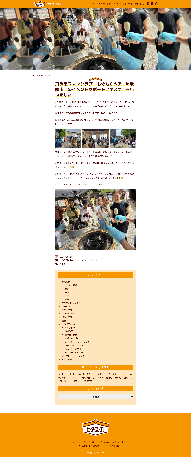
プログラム (117, 4)
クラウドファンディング (73, 356)
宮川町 (118, 377)
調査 (88, 374)
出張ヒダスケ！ (69, 317)
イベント (71, 374)
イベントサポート (88, 260)
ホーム (95, 4)
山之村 (81, 374)
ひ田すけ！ (67, 306)
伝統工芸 (88, 381)
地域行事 (69, 331)
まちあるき (98, 374)
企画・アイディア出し (75, 345)
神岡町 (100, 377)
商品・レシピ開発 (73, 348)
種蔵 (126, 377)
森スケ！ (75, 377)
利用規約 (95, 446)
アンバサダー (75, 381)
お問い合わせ (139, 4)
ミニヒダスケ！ (69, 310)
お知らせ (66, 281)
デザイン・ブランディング (77, 341)
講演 (67, 299)
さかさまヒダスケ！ (71, 303)
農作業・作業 (71, 334)
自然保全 (86, 377)
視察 (67, 295)
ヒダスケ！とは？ (105, 4)
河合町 (109, 377)
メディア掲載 (71, 285)
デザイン (123, 374)
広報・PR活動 (71, 338)
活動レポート (128, 4)
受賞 (67, 288)
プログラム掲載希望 (111, 446)
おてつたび (67, 359)
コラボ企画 (111, 374)
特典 (67, 292)
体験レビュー (68, 313)
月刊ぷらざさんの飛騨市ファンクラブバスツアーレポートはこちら (86, 113)
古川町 (62, 263)
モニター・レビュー (74, 352)
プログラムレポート (69, 260)
